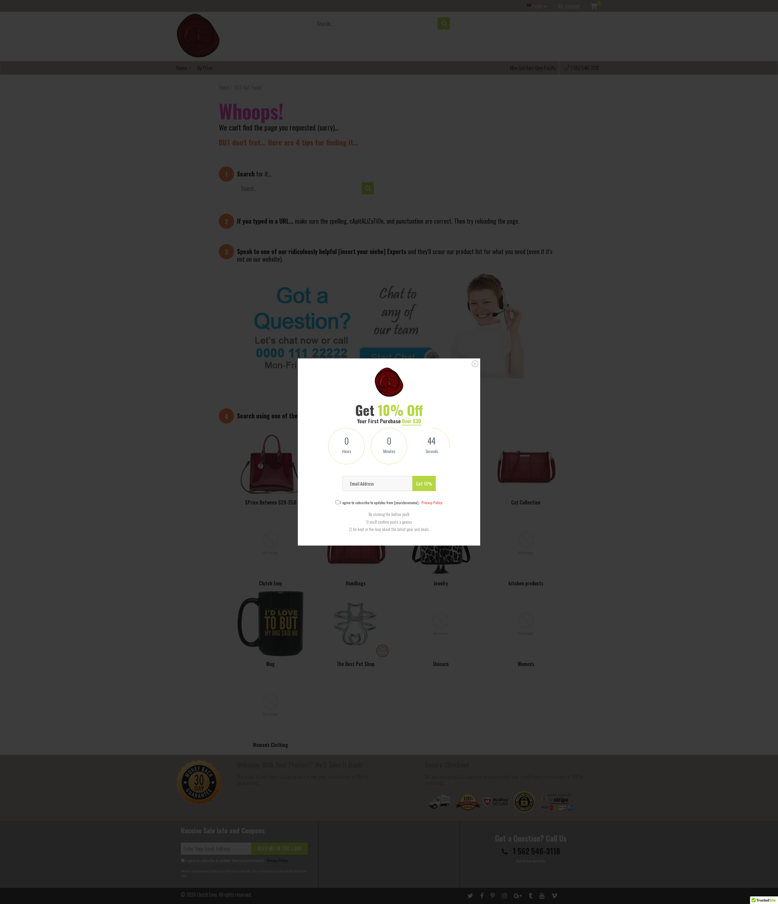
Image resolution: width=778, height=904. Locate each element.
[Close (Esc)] (475, 364)
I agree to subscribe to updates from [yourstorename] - (390, 502)
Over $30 (411, 421)
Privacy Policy (432, 502)
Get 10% (424, 483)
